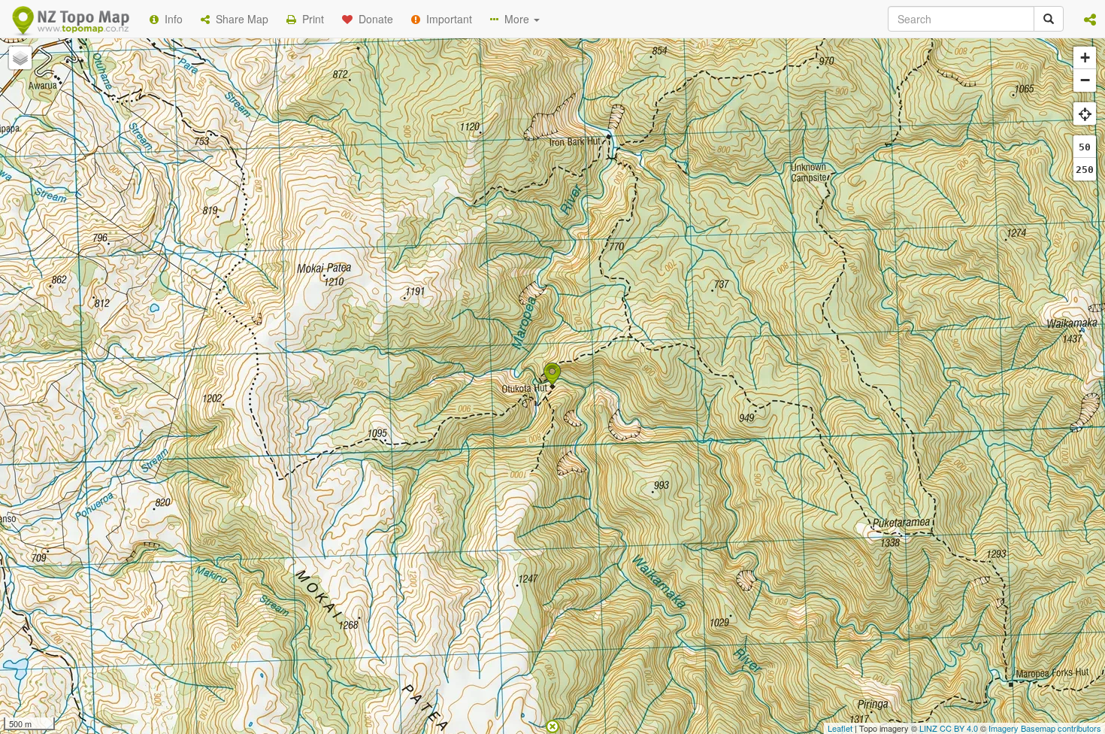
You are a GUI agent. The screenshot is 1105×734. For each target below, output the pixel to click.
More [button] (515, 18)
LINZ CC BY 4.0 (948, 728)
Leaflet (840, 728)
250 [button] (1085, 169)
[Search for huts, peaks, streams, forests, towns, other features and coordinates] (1049, 19)
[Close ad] (552, 725)
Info (171, 18)
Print (310, 18)
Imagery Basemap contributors (1044, 728)
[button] (1090, 19)
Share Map (239, 18)
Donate (373, 18)
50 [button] (1085, 147)
